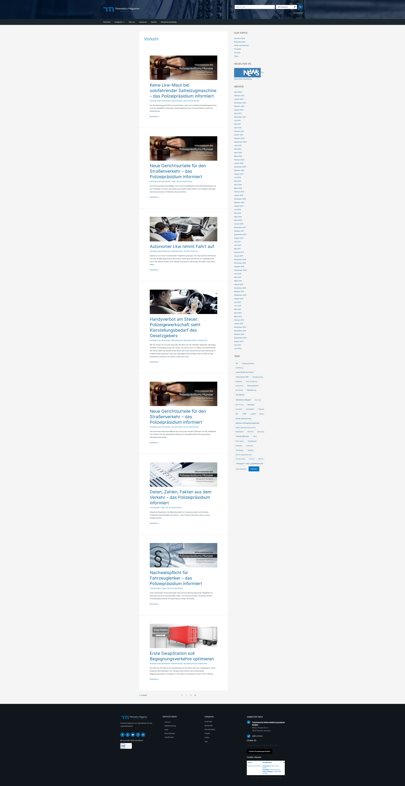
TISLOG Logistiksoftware (244, 455)
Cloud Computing (251, 381)
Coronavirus (239, 386)
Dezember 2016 (240, 259)
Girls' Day (258, 400)
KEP (237, 414)
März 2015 (238, 316)
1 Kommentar (154, 508)
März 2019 (238, 188)
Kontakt (154, 22)
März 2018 (238, 220)
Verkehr (253, 469)
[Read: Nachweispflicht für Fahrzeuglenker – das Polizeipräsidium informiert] (183, 555)
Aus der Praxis (176, 427)
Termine (237, 53)
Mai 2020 (237, 149)
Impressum (143, 22)
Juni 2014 (237, 348)
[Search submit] (300, 7)
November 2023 (240, 103)
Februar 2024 (239, 96)
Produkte (237, 49)
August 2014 (239, 341)
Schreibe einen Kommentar (160, 101)
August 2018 (238, 206)
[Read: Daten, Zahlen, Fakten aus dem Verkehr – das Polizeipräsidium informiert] (183, 474)
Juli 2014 (237, 345)
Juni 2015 (237, 306)
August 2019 (238, 174)
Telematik (249, 446)
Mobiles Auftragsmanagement (247, 423)
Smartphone (252, 441)
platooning (260, 432)
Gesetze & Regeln (243, 400)
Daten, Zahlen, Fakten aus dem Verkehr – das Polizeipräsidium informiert (180, 497)
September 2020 (240, 142)
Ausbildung (239, 368)
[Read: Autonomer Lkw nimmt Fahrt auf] (183, 229)
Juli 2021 (237, 120)
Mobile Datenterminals (243, 418)
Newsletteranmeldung (168, 22)
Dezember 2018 (240, 199)
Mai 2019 (237, 181)
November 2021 (240, 117)
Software (239, 446)
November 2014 (240, 331)
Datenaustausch (253, 386)
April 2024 (238, 92)
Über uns (132, 22)
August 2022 (239, 110)
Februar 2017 (239, 252)
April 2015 (238, 313)
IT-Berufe (261, 409)
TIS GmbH (239, 450)
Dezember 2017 (240, 227)
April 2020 (238, 153)
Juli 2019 (237, 177)
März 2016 (238, 281)
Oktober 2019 (239, 170)
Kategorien (118, 22)
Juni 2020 (238, 145)
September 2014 (240, 338)
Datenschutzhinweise (170, 733)
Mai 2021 (237, 124)
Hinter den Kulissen (241, 45)
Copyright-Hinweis (169, 737)
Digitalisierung (251, 390)
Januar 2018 (238, 224)
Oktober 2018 (239, 202)
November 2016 (240, 263)
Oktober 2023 (239, 106)
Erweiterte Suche (298, 12)
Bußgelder (239, 381)
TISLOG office (240, 459)
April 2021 (238, 128)
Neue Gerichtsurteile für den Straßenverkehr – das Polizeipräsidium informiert (178, 171)
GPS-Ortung (240, 405)
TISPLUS (260, 459)
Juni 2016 (237, 274)
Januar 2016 (238, 284)
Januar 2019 (238, 195)
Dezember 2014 (240, 327)
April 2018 (238, 217)
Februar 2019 (239, 192)
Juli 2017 (237, 242)
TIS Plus (251, 459)
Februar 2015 (239, 320)
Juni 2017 (237, 245)
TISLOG (250, 450)
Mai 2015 (237, 309)
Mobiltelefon (240, 432)
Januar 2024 (239, 99)
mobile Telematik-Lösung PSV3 (246, 427)
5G (237, 363)
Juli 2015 (237, 302)
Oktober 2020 (239, 138)
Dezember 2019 (240, 167)
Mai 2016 (237, 277)
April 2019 (238, 185)
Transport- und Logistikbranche (249, 463)
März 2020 (238, 156)
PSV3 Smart (240, 441)
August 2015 (238, 299)
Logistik (253, 414)
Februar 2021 (239, 131)
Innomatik (239, 409)
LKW (244, 414)
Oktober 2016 (239, 267)
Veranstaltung (241, 469)
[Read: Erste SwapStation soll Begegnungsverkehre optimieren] (183, 636)
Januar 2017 (238, 256)
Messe (261, 414)
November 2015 (240, 288)
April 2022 (238, 113)
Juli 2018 (237, 210)
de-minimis (239, 390)
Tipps (173, 181)
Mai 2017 (237, 249)
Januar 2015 (238, 324)
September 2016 (240, 270)
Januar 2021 (238, 135)
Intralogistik (250, 409)
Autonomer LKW (242, 377)
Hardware (250, 405)
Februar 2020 (239, 160)
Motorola (250, 432)
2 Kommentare (155, 588)
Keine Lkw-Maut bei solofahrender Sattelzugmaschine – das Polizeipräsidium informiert (183, 90)
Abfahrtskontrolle (248, 363)
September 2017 (240, 234)
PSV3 (255, 436)
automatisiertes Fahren (245, 372)
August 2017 (238, 238)
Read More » (154, 116)
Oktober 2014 (239, 334)
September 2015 (240, 295)
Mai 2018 (237, 213)
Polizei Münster (242, 436)
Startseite (106, 22)
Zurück (143, 695)
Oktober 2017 (239, 231)
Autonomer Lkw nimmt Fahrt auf (182, 246)
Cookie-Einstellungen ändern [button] (259, 751)
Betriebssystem (257, 377)
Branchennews (177, 101)
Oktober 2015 (239, 291)
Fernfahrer (240, 395)
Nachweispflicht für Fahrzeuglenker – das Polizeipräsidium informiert (176, 578)
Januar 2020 (238, 163)
